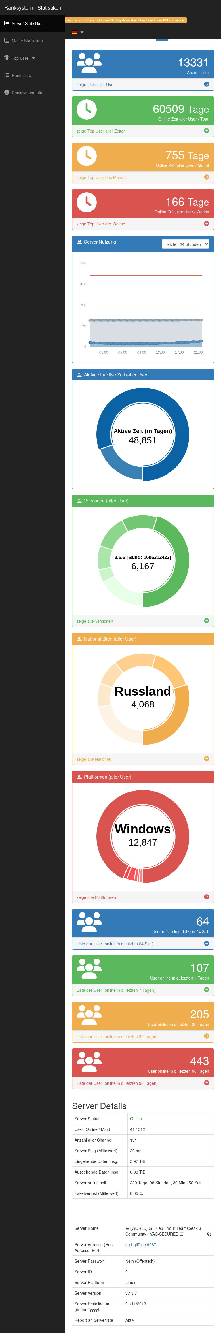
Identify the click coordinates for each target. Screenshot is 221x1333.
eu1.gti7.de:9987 (140, 1244)
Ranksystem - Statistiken (32, 7)
